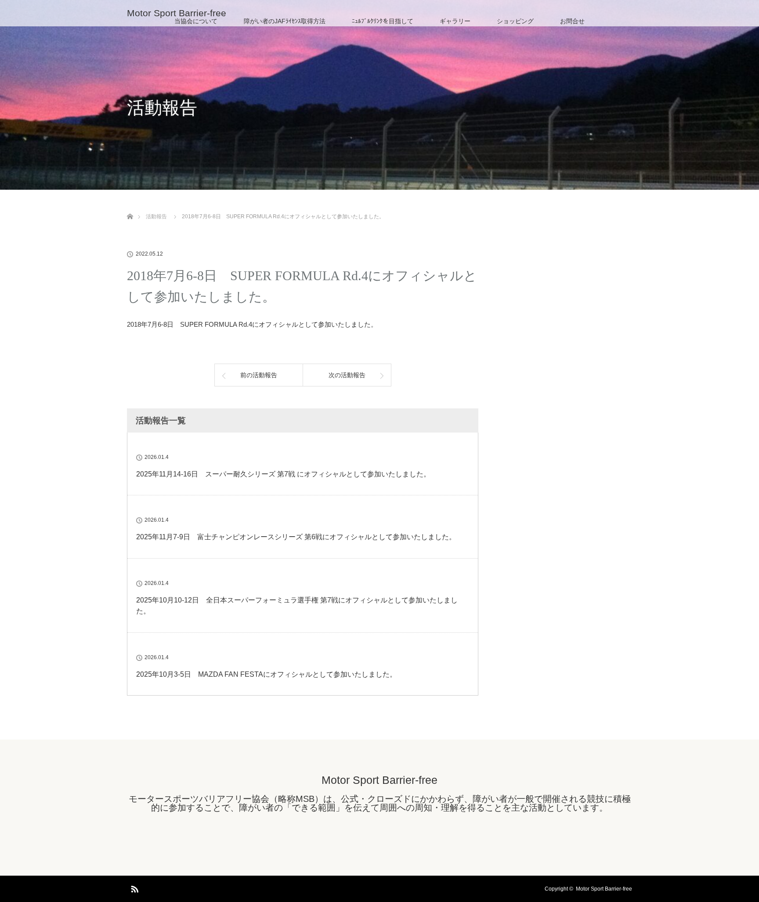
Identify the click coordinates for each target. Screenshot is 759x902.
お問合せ (572, 21)
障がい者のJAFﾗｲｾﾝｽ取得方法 (284, 21)
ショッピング (515, 21)
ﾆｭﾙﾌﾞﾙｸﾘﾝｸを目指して (382, 21)
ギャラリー (455, 21)
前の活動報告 (258, 375)
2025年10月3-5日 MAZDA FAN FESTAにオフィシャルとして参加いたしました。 (266, 674)
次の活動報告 (347, 375)
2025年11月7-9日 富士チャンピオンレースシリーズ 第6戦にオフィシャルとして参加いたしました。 (296, 537)
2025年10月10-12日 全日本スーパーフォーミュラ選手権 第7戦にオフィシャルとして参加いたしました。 (297, 605)
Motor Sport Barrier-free (176, 13)
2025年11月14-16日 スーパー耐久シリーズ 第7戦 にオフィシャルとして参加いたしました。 (283, 474)
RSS (133, 887)
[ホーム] (130, 206)
